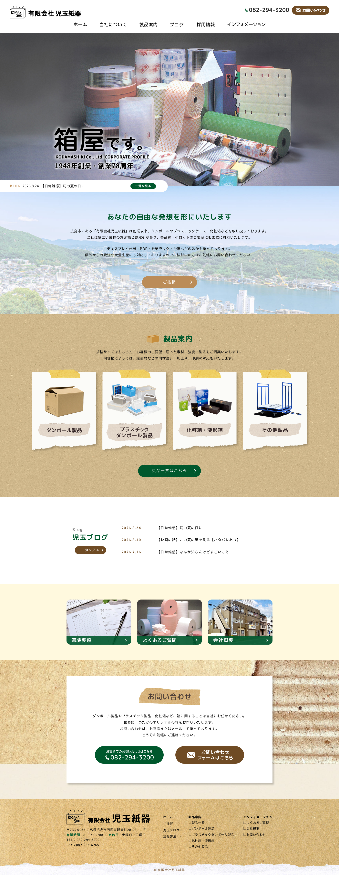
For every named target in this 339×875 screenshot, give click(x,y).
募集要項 (169, 837)
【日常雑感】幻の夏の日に (63, 186)
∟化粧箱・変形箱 (201, 841)
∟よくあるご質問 (256, 823)
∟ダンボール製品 (201, 829)
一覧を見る (143, 186)
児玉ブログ (171, 830)
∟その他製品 (198, 847)
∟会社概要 (251, 829)
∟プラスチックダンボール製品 (211, 835)
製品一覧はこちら (169, 470)
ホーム (168, 817)
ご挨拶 (169, 282)
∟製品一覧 (196, 823)
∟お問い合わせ (254, 835)
